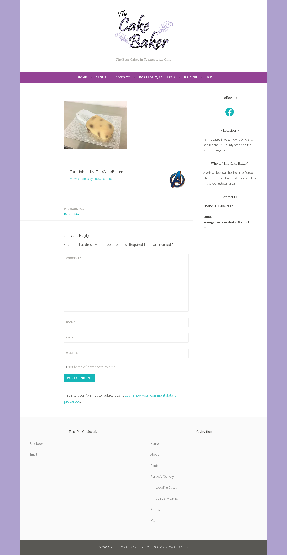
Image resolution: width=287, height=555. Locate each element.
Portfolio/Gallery (155, 77)
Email (71, 337)
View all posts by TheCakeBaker (92, 178)
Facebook (36, 443)
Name (70, 322)
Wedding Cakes (166, 487)
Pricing (190, 77)
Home (82, 77)
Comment (73, 258)
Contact (122, 77)
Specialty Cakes (167, 498)
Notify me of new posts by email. (92, 366)
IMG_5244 (75, 211)
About (101, 77)
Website (72, 353)
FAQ (209, 77)
